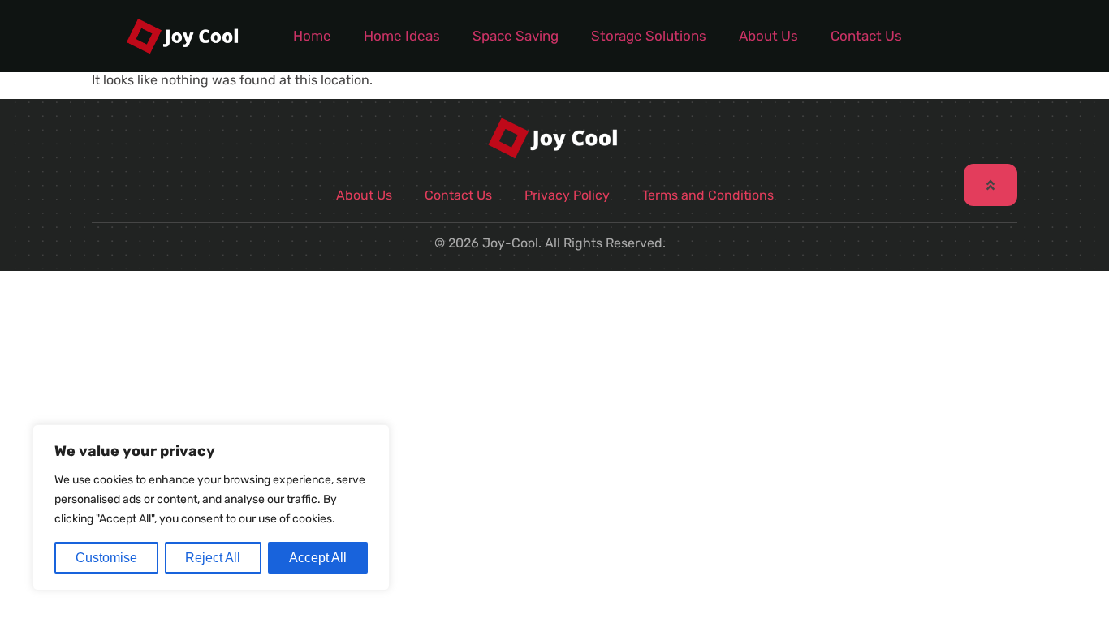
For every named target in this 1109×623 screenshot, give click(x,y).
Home (312, 36)
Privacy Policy (567, 195)
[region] (211, 507)
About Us (768, 36)
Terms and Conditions (708, 195)
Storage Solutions (648, 36)
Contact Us (866, 36)
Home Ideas (402, 36)
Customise (106, 558)
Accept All (318, 558)
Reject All (212, 558)
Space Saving (516, 36)
